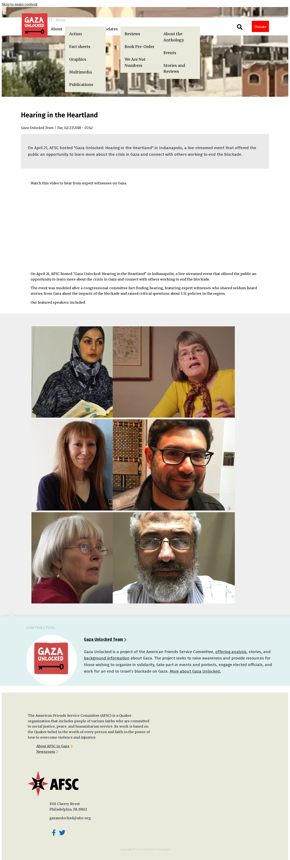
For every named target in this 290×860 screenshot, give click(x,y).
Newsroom (45, 751)
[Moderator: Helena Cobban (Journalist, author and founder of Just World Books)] (152, 372)
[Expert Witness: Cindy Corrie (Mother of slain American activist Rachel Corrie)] (71, 557)
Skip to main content (20, 4)
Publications (81, 84)
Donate (260, 27)
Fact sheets (79, 46)
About (56, 29)
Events (169, 52)
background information (107, 658)
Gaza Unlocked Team (103, 639)
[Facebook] (53, 832)
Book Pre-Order (139, 46)
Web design (163, 849)
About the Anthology (173, 36)
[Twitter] (62, 832)
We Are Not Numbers (135, 62)
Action (75, 33)
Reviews (132, 33)
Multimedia (80, 72)
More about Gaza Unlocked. (195, 671)
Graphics (77, 59)
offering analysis (230, 651)
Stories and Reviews (174, 68)
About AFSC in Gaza (52, 746)
